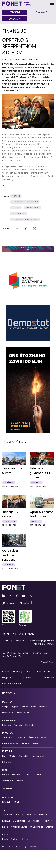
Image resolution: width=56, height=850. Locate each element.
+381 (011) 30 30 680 (13, 640)
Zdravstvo (20, 737)
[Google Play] (8, 603)
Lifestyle (6, 802)
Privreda (15, 12)
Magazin (6, 677)
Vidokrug (19, 814)
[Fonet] (16, 3)
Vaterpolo (7, 780)
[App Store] (25, 603)
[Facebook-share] (26, 228)
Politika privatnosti (11, 683)
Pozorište (24, 756)
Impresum (49, 677)
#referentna (18, 213)
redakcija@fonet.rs (44, 643)
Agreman (7, 814)
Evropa (24, 706)
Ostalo (19, 780)
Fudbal (5, 774)
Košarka (16, 774)
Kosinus (6, 820)
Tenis (26, 774)
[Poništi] (3, 185)
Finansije (41, 12)
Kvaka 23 (31, 814)
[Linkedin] (3, 596)
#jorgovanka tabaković (25, 202)
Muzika (12, 756)
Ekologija (15, 18)
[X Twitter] (30, 596)
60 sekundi (19, 820)
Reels (5, 839)
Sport (51, 671)
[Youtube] (23, 596)
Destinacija (33, 820)
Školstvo (33, 737)
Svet (33, 706)
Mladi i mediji (36, 826)
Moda (17, 802)
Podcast (15, 839)
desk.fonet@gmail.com (42, 640)
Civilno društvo (10, 743)
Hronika (25, 743)
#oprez (16, 196)
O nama (27, 677)
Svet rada (7, 737)
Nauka (44, 737)
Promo (25, 839)
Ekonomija (18, 671)
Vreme (35, 743)
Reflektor (47, 820)
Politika (6, 671)
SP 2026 (7, 788)
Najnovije (8, 692)
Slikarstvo (7, 762)
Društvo (30, 671)
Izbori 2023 (45, 706)
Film (4, 756)
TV (3, 809)
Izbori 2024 (8, 712)
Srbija (5, 706)
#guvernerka (33, 207)
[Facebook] (17, 596)
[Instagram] (10, 596)
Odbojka (36, 774)
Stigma (49, 826)
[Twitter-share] (35, 228)
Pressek (43, 814)
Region (14, 706)
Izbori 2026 (23, 712)
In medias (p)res (19, 826)
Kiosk (5, 826)
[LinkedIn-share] (17, 228)
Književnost (38, 756)
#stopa (16, 207)
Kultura (41, 671)
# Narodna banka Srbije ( (25, 219)
